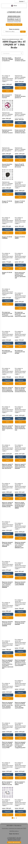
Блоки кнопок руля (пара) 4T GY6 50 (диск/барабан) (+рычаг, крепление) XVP (20, 275)
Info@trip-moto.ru (14, 20)
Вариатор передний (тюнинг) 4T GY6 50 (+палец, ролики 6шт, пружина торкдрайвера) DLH (20, 745)
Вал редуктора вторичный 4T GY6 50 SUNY (7, 352)
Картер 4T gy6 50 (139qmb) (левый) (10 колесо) (19, 165)
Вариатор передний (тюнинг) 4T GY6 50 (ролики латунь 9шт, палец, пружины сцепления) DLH (7, 705)
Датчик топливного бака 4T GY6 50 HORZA (20, 783)
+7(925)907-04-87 (14, 12)
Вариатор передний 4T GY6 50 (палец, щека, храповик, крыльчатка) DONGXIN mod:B (20, 545)
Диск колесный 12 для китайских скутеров (7, 96)
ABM (21, 39)
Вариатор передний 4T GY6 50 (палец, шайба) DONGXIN (20, 583)
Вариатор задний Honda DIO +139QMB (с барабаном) (7, 59)
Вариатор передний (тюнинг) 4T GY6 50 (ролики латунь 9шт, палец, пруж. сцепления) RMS (20, 705)
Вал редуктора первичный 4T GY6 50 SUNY (20, 352)
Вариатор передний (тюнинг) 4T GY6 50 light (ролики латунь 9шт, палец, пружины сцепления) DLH (20, 662)
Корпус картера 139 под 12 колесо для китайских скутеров (20, 131)
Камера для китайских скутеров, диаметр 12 (20, 96)
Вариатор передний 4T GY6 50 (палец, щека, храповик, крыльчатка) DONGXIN (7, 584)
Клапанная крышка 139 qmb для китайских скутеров (7, 131)
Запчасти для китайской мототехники (10, 39)
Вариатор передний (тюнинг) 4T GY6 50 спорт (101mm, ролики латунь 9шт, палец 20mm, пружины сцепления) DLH (7, 664)
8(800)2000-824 (14, 16)
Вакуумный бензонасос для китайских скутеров (20, 59)
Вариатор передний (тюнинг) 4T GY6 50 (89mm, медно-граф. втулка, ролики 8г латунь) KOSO (7, 745)
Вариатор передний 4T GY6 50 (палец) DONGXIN (20, 623)
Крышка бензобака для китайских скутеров (7, 165)
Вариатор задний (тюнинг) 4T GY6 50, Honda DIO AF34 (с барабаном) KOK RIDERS (20, 505)
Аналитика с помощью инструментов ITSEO (14, 828)
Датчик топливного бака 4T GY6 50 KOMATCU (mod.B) (7, 783)
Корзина (21, 1)
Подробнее (7, 87)
